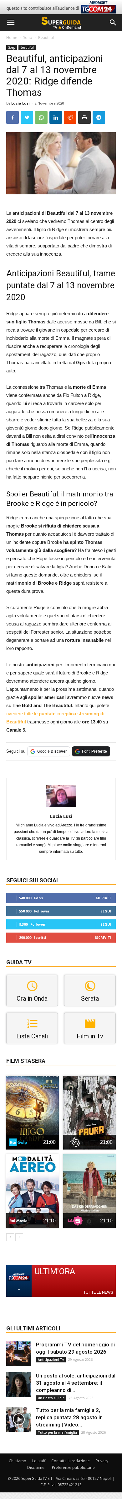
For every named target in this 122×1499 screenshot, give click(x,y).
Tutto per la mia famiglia (57, 1432)
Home (11, 37)
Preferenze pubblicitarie (73, 1467)
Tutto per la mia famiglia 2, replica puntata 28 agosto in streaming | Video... (69, 1417)
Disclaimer (36, 1467)
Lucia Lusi (20, 103)
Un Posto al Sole (51, 1398)
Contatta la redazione (70, 1461)
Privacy (102, 1461)
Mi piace (103, 898)
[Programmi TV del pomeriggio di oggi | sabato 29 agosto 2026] (18, 1353)
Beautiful (46, 37)
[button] (113, 22)
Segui (105, 911)
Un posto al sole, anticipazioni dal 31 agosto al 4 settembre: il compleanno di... (75, 1382)
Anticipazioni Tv (51, 1359)
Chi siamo (17, 1461)
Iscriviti (103, 937)
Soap (27, 37)
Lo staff (38, 1461)
